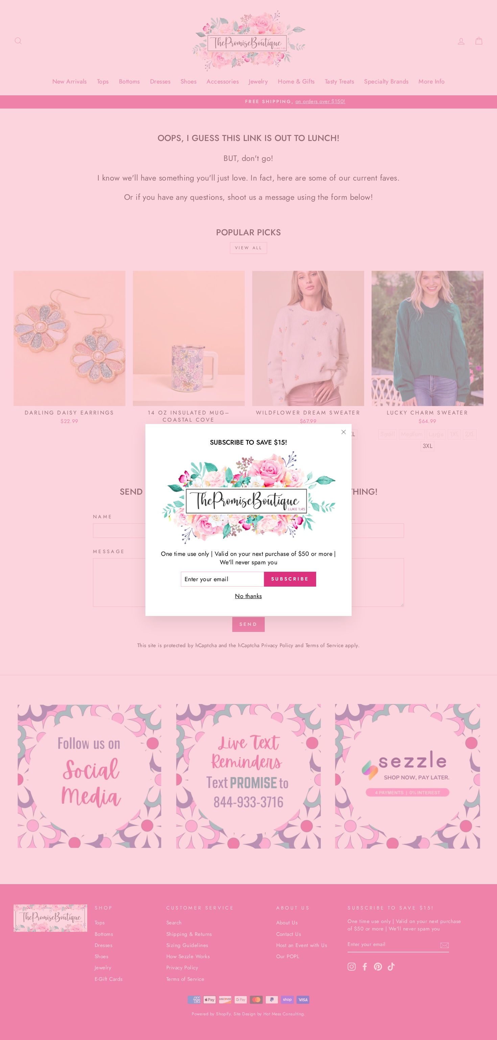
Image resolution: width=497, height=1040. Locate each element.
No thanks (248, 596)
